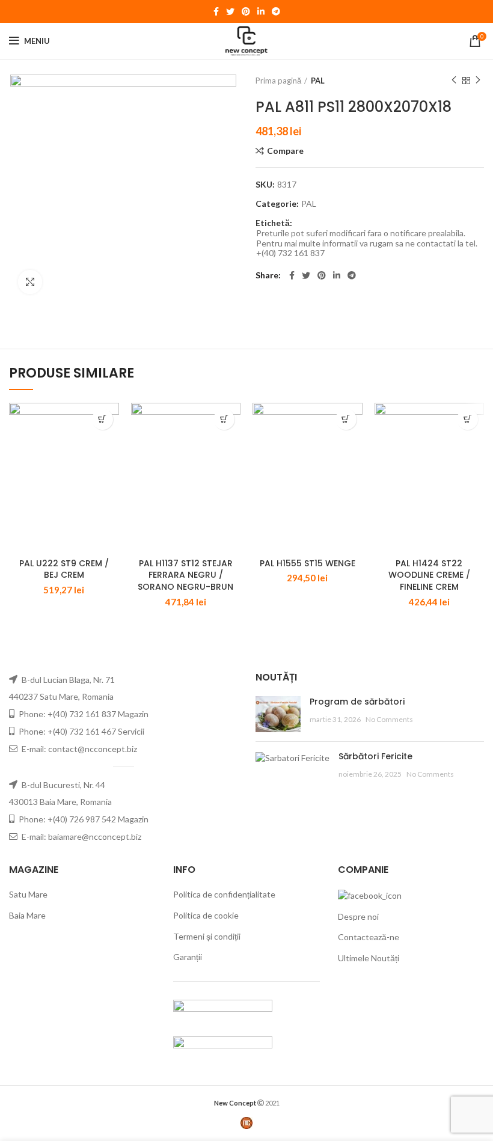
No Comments (389, 719)
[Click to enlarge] (30, 282)
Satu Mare (28, 894)
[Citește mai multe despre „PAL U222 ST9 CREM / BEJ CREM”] (102, 419)
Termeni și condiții (206, 936)
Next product (478, 81)
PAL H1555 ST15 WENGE (307, 563)
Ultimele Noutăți (368, 958)
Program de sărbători (357, 702)
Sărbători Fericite (375, 756)
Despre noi (358, 916)
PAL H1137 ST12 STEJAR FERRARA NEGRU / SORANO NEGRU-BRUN (185, 575)
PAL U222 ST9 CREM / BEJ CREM (64, 569)
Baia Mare (27, 915)
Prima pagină (278, 80)
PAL (318, 80)
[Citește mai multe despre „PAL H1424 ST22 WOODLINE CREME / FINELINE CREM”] (467, 419)
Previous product (454, 81)
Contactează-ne (368, 937)
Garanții (187, 957)
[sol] (222, 1047)
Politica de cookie (206, 915)
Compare (285, 151)
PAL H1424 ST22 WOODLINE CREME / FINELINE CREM (429, 575)
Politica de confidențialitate (224, 894)
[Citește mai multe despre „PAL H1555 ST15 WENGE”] (346, 419)
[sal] (222, 1011)
